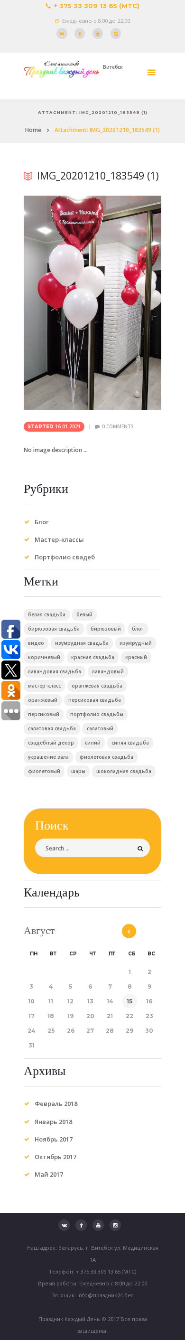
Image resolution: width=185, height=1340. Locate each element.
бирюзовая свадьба (54, 628)
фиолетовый (44, 771)
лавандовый (108, 671)
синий (93, 742)
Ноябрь (54, 1139)
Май (49, 1174)
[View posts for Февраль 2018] (129, 931)
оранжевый (42, 700)
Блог (42, 522)
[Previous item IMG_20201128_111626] (58, 302)
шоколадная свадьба (123, 771)
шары (78, 771)
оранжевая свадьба (97, 685)
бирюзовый (106, 628)
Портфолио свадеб (65, 557)
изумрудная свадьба (82, 643)
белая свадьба (46, 614)
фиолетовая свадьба (106, 757)
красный (136, 657)
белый (84, 614)
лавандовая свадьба (54, 671)
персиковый (43, 714)
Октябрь (55, 1156)
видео (36, 643)
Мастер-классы (59, 539)
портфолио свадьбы (96, 714)
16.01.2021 (68, 426)
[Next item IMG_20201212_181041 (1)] (126, 302)
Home (33, 130)
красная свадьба (92, 657)
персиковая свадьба (94, 700)
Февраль (56, 1103)
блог (138, 628)
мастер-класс (44, 685)
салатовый (100, 728)
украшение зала (48, 757)
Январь (53, 1121)
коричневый (44, 657)
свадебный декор (51, 742)
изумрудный (136, 643)
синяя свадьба (130, 742)
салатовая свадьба (52, 728)
